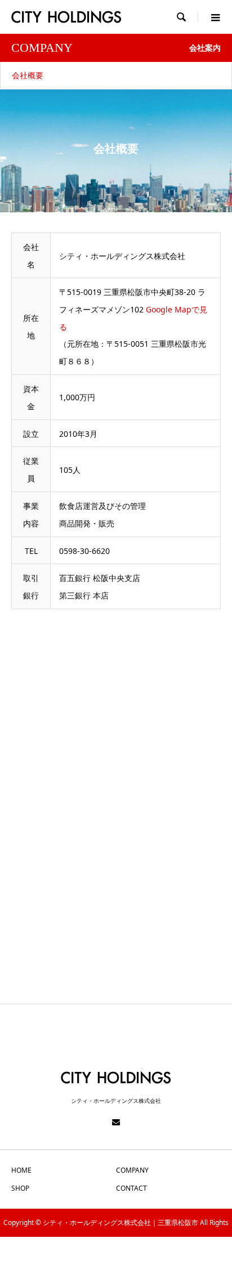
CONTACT (131, 1188)
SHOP (20, 1188)
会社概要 (27, 75)
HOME (21, 1170)
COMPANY (132, 1170)
